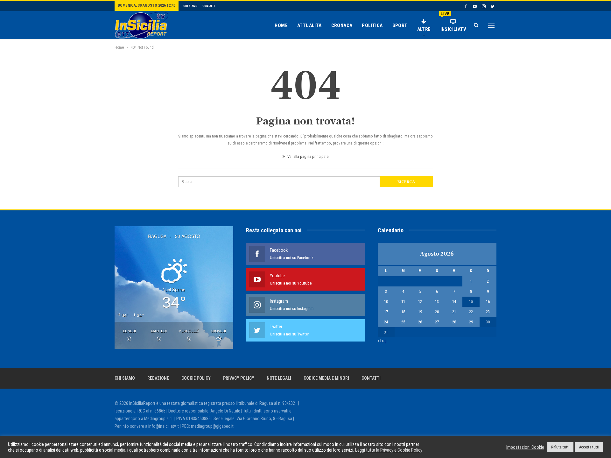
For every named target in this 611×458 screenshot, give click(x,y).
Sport (400, 25)
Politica (372, 25)
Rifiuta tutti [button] (560, 447)
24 (386, 322)
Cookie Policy (196, 378)
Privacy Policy (238, 378)
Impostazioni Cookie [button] (525, 447)
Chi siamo (190, 6)
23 (488, 311)
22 (471, 311)
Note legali (279, 378)
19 (420, 311)
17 (386, 311)
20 (437, 311)
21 (454, 311)
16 (488, 301)
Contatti (208, 6)
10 (386, 301)
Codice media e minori (326, 378)
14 (454, 301)
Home (281, 25)
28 (454, 322)
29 (471, 322)
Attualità (309, 25)
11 (403, 301)
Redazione (158, 378)
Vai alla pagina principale (307, 156)
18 (403, 311)
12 (420, 301)
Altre (424, 29)
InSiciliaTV (453, 22)
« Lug (382, 340)
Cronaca (342, 25)
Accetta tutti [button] (589, 447)
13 (437, 301)
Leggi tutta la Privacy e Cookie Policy (388, 450)
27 (437, 322)
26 (420, 322)
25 (403, 322)
